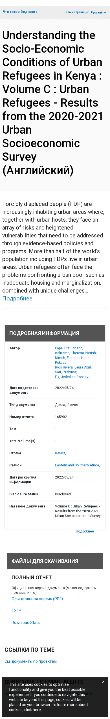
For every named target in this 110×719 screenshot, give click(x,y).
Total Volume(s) (22, 441)
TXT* (16, 610)
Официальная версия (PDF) (37, 599)
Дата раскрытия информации (22, 479)
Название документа (27, 506)
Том (12, 429)
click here (32, 709)
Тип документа (22, 405)
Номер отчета (21, 417)
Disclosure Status (23, 494)
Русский (97, 12)
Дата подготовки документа (23, 390)
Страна (15, 453)
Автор (14, 348)
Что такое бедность (20, 12)
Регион (15, 465)
